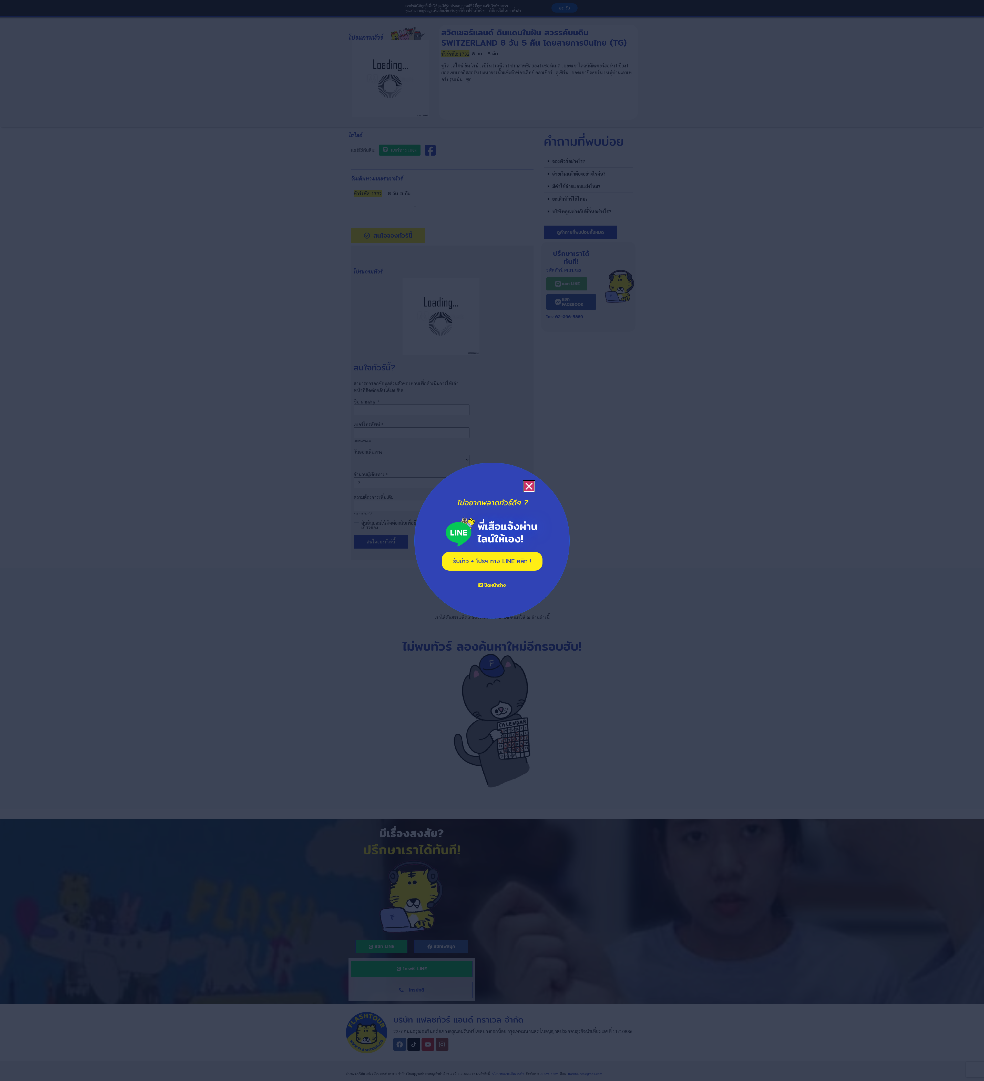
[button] (529, 486)
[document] (492, 540)
